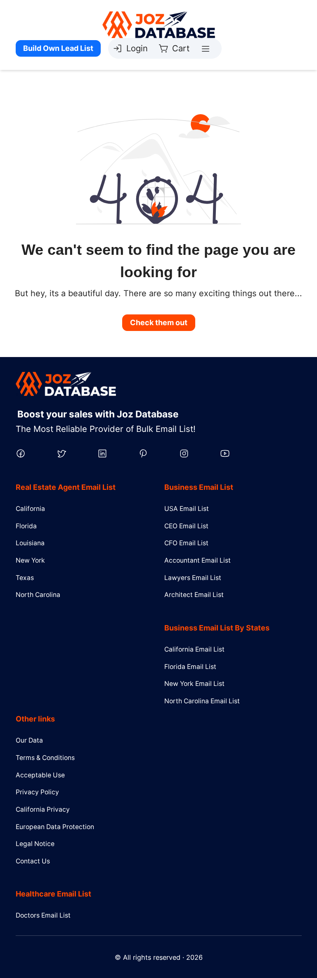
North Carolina (38, 595)
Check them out (158, 322)
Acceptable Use (40, 775)
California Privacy (43, 809)
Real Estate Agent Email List (66, 487)
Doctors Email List (43, 915)
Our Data (29, 740)
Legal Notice (35, 844)
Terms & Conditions (45, 758)
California (30, 509)
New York (30, 560)
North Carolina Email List (202, 701)
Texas (25, 578)
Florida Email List (190, 667)
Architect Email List (194, 595)
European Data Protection (55, 827)
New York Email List (194, 684)
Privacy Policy (37, 792)
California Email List (194, 649)
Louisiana (30, 543)
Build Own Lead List (58, 48)
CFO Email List (186, 543)
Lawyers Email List (192, 578)
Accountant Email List (197, 560)
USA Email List (186, 509)
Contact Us (33, 861)
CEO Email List (186, 526)
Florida (26, 526)
